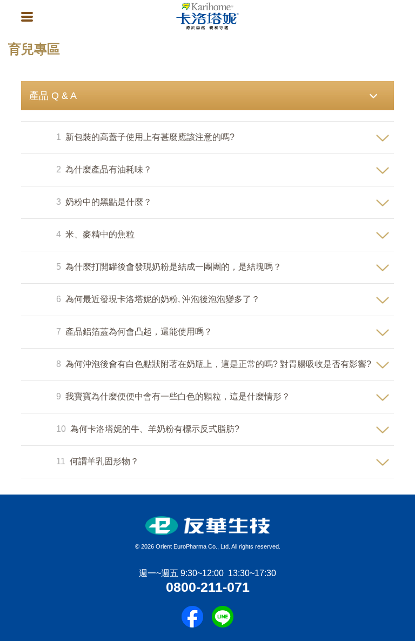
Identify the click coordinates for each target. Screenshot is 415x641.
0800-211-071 (208, 587)
